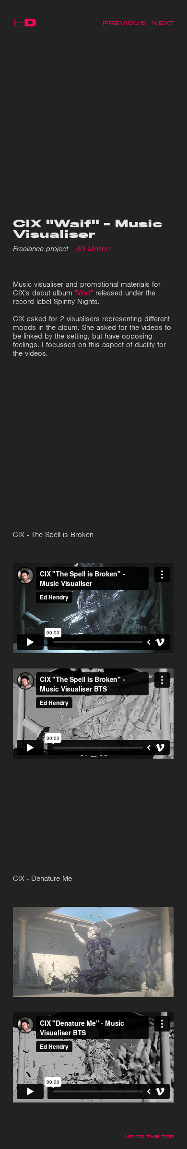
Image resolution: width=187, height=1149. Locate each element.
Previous (124, 23)
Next (163, 23)
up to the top (149, 1136)
